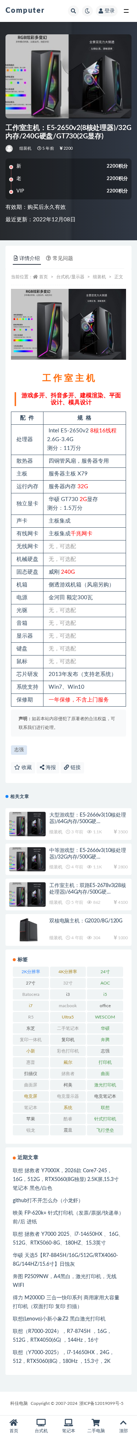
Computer (25, 10)
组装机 (25, 148)
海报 (50, 767)
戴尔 (68, 1062)
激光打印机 (105, 1085)
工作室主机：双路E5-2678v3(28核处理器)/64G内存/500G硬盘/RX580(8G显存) (87, 892)
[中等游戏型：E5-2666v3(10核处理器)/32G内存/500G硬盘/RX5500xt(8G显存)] (27, 859)
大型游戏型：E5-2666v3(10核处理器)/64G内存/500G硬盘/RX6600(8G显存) (87, 822)
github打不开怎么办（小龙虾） (48, 1200)
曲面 (105, 1073)
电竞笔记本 (105, 1096)
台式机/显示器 (70, 277)
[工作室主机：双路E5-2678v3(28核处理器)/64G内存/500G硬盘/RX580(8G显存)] (27, 894)
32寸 (68, 983)
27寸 (30, 983)
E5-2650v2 (75, 430)
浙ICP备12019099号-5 (101, 1403)
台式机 (41, 1431)
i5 (105, 994)
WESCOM (105, 1017)
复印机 (68, 1039)
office (105, 1006)
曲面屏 (30, 1085)
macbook (68, 1006)
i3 (68, 994)
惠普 (30, 1062)
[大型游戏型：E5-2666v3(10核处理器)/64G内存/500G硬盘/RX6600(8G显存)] (27, 824)
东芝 (30, 1028)
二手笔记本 (68, 1028)
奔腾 (105, 1039)
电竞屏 (30, 1096)
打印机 (105, 1062)
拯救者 (68, 1073)
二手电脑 (96, 1431)
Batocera (30, 994)
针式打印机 (105, 1119)
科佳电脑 (19, 1403)
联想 (105, 1107)
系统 (68, 1107)
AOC (105, 983)
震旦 (68, 1130)
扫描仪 (30, 1073)
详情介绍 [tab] (29, 258)
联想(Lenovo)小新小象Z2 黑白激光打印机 (59, 1319)
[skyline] (9, 148)
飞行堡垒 (105, 1130)
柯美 (68, 1085)
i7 (31, 1006)
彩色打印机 (68, 1051)
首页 (43, 277)
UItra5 (68, 1017)
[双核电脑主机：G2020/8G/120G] (27, 930)
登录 (109, 11)
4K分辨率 (67, 972)
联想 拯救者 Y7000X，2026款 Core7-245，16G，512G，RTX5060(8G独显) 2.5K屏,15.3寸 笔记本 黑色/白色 (66, 1179)
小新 (30, 1051)
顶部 (123, 1431)
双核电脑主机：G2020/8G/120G (85, 921)
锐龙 (30, 1130)
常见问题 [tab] (63, 258)
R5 (31, 1017)
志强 (19, 750)
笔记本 (30, 1107)
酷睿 (68, 1119)
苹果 (30, 1119)
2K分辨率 (31, 972)
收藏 (26, 767)
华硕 (105, 1028)
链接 (75, 767)
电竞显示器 (68, 1096)
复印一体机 (31, 1039)
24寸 (105, 972)
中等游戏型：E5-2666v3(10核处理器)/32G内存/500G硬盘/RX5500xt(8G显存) (87, 857)
